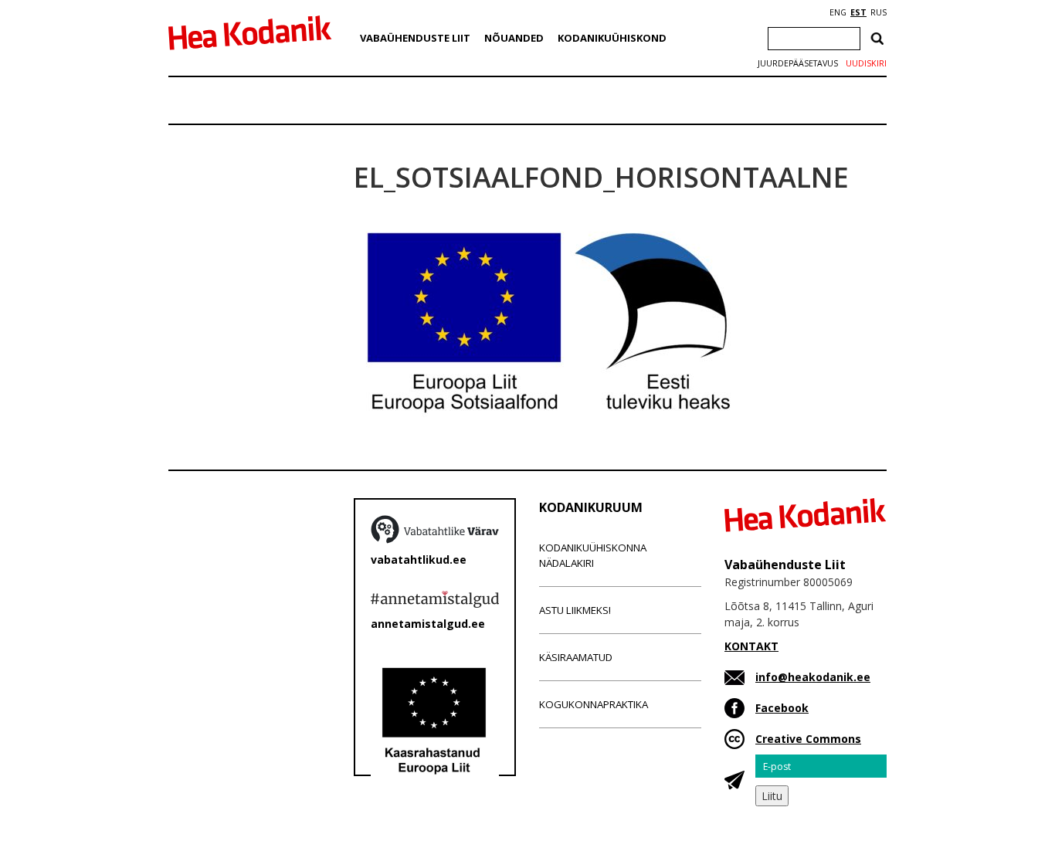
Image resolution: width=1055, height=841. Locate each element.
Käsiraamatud (575, 657)
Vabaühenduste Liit (415, 38)
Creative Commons (808, 738)
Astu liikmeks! (575, 610)
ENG (837, 12)
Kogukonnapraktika (593, 704)
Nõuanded (514, 38)
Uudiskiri (866, 63)
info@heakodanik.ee (812, 677)
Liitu (772, 795)
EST (858, 12)
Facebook (782, 707)
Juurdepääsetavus (798, 63)
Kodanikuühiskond (612, 38)
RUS (878, 12)
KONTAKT (751, 646)
